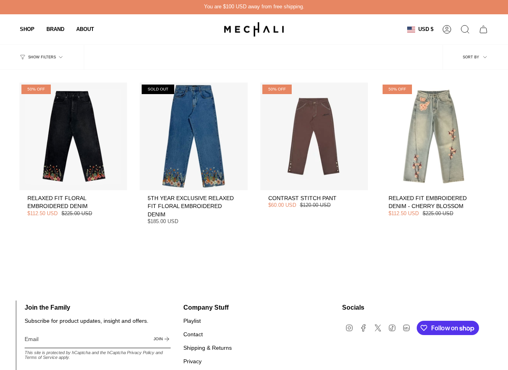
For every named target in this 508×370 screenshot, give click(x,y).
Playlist (192, 321)
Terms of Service (41, 357)
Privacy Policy (140, 352)
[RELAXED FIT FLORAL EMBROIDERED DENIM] (73, 136)
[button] (27, 29)
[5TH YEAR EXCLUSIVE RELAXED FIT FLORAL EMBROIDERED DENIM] (193, 136)
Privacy (192, 361)
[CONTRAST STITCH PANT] (314, 136)
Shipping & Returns (207, 348)
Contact (193, 334)
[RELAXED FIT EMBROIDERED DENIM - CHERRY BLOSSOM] (434, 136)
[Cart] (483, 29)
